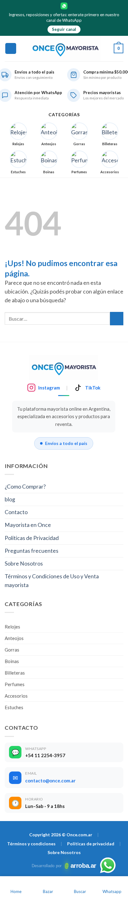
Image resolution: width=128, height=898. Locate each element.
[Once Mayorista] (65, 48)
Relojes (12, 626)
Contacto (16, 512)
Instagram (49, 387)
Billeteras (15, 673)
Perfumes (15, 684)
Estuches (14, 707)
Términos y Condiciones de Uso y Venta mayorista (52, 580)
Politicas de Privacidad (32, 538)
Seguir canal (64, 29)
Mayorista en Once (28, 525)
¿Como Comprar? (25, 486)
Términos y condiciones (31, 843)
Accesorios (16, 696)
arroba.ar (80, 865)
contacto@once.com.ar (50, 780)
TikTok (92, 387)
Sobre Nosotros (24, 563)
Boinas (12, 661)
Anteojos (14, 638)
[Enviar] (116, 318)
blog (10, 499)
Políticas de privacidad (90, 843)
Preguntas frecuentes (31, 550)
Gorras (12, 649)
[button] (10, 48)
